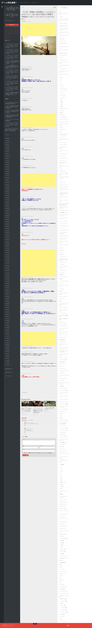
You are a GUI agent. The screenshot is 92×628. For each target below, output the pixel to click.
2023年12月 (8, 208)
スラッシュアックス (64, 88)
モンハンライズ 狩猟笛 (64, 403)
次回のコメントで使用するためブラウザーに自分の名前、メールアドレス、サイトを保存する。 (38, 452)
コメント (24, 439)
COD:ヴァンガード (63, 411)
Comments (25, 420)
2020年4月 (7, 305)
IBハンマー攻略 (63, 551)
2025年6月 (7, 169)
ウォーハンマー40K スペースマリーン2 (63, 267)
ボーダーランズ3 (62, 524)
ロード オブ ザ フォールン (64, 119)
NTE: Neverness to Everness (64, 108)
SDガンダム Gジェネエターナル (63, 190)
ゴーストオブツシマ (63, 444)
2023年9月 (7, 215)
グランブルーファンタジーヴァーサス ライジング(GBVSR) (63, 304)
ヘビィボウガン (63, 95)
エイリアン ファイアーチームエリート (63, 457)
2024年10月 (8, 186)
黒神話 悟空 (62, 274)
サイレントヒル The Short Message (63, 294)
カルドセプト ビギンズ (63, 23)
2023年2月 (7, 230)
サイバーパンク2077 (63, 324)
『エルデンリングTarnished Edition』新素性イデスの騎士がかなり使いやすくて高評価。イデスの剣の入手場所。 (11, 129)
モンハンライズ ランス (64, 399)
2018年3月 (7, 360)
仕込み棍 (62, 486)
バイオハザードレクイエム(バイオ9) (63, 124)
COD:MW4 (61, 16)
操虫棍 (62, 101)
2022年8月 (7, 243)
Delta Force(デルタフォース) (64, 235)
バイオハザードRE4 (63, 341)
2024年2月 (7, 204)
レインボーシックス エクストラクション (63, 440)
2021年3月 (7, 281)
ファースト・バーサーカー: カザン (63, 201)
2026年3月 (7, 149)
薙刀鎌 (62, 484)
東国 (26, 396)
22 (15, 32)
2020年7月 (7, 298)
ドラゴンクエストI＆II (63, 158)
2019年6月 (7, 327)
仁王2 (22, 7)
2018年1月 (7, 364)
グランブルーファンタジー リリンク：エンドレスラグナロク (63, 20)
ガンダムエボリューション (64, 370)
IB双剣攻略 (62, 553)
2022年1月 (7, 259)
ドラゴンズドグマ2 (63, 68)
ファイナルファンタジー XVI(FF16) (63, 329)
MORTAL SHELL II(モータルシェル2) (63, 14)
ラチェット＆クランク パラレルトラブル (63, 497)
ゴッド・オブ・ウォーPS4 (64, 593)
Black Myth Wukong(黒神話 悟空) (63, 316)
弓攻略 (62, 603)
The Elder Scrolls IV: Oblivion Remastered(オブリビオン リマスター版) (63, 193)
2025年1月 (7, 180)
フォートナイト (62, 569)
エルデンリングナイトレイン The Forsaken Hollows (63, 134)
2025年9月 (7, 162)
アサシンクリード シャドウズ (63, 198)
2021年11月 (8, 263)
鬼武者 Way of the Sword (63, 53)
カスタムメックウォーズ (64, 307)
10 (6, 30)
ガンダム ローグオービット (63, 44)
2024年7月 (7, 193)
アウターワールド (63, 528)
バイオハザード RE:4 (63, 432)
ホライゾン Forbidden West (64, 420)
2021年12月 (8, 261)
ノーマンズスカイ (63, 620)
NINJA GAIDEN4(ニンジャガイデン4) (63, 163)
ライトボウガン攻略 (64, 607)
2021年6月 (7, 274)
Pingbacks (32, 420)
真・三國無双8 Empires (63, 442)
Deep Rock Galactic (62, 434)
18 (8, 32)
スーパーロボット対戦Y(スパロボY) (63, 174)
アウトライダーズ (63, 506)
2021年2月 (7, 283)
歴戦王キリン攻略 (63, 598)
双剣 (61, 99)
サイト (24, 449)
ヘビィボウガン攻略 (64, 609)
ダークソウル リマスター (64, 591)
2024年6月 (7, 195)
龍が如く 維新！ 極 (63, 361)
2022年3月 (7, 254)
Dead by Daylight (62, 38)
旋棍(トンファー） (63, 482)
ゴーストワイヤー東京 (63, 359)
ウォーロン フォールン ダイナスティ (63, 355)
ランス (62, 84)
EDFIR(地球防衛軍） (63, 562)
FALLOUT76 (61, 366)
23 (17, 32)
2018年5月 (7, 355)
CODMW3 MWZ (62, 250)
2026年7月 (7, 140)
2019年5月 (7, 329)
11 (8, 30)
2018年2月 (7, 362)
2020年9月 (7, 294)
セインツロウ (62, 380)
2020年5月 (7, 303)
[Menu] (89, 6)
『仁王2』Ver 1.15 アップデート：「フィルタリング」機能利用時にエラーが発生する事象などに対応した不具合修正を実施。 (38, 410)
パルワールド (62, 288)
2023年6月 (7, 221)
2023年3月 (7, 228)
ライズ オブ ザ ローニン (63, 276)
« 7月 (8, 36)
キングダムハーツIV (63, 59)
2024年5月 (7, 197)
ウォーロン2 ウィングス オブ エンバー (63, 33)
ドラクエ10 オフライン (63, 378)
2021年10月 (8, 265)
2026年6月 (7, 142)
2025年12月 (8, 155)
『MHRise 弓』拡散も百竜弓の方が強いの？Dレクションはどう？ (50, 409)
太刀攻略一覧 (63, 614)
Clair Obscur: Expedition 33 (63, 186)
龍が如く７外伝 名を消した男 (63, 319)
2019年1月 (7, 338)
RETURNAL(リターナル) (63, 504)
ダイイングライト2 (63, 425)
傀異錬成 (62, 386)
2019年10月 (8, 318)
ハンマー (62, 93)
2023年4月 (7, 226)
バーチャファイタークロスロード (63, 66)
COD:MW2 (61, 252)
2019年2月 (7, 336)
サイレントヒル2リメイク (64, 296)
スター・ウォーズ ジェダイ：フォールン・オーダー (63, 348)
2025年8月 (7, 164)
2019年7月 (7, 325)
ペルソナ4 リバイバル (63, 55)
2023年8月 (7, 217)
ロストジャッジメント (63, 451)
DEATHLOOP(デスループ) (63, 460)
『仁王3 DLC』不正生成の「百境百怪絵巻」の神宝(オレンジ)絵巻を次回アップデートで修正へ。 (12, 62)
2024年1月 (7, 206)
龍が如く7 (61, 418)
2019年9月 (7, 320)
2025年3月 (7, 175)
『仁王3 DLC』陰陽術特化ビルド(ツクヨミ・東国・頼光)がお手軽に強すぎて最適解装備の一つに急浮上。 (11, 66)
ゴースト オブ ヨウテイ (63, 144)
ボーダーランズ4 (62, 160)
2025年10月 (8, 160)
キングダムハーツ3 (63, 573)
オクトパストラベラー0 (63, 153)
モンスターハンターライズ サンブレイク (63, 383)
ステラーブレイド (63, 262)
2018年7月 (7, 351)
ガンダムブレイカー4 (63, 256)
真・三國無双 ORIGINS (63, 212)
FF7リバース (62, 283)
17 (6, 32)
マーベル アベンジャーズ (64, 514)
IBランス (62, 547)
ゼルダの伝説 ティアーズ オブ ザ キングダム (63, 351)
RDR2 (60, 582)
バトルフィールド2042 (63, 436)
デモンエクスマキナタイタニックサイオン (63, 178)
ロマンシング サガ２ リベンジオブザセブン (63, 233)
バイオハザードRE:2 (63, 571)
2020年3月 (7, 307)
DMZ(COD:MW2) (62, 254)
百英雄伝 (61, 278)
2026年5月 (7, 144)
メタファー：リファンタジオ (63, 245)
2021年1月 (7, 285)
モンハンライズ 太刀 (64, 401)
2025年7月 (7, 166)
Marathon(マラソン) (63, 129)
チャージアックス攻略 (64, 612)
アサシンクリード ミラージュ (63, 335)
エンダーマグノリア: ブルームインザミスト (63, 215)
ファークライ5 (62, 616)
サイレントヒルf (62, 182)
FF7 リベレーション (63, 41)
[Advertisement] (39, 29)
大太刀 (62, 471)
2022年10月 (8, 239)
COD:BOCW (61, 413)
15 (15, 30)
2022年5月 (7, 250)
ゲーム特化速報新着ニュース (63, 8)
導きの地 (62, 536)
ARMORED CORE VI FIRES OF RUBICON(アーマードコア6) (63, 260)
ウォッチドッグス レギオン (63, 511)
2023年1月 (7, 232)
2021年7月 (7, 272)
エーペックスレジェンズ (64, 326)
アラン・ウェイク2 (63, 313)
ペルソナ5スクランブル (63, 521)
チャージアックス (63, 90)
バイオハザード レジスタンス (63, 519)
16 (17, 30)
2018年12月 (8, 340)
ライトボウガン (63, 97)
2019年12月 (8, 314)
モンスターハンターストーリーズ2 (63, 491)
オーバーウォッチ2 (63, 364)
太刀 (61, 79)
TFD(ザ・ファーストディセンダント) (63, 242)
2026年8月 (7, 138)
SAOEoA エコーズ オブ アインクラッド (63, 29)
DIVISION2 (61, 127)
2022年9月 (7, 241)
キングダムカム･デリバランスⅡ (63, 219)
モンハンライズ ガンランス (64, 397)
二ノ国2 (61, 618)
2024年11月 (8, 184)
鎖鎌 (61, 479)
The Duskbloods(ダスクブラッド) (63, 47)
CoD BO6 (61, 169)
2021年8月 (7, 270)
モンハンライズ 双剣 (64, 409)
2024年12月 (8, 182)
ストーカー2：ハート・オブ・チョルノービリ (63, 239)
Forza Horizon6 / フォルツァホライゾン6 (63, 72)
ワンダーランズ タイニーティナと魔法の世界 (63, 423)
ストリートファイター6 (63, 221)
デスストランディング (63, 526)
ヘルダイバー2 (62, 264)
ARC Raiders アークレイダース (63, 140)
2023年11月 (8, 210)
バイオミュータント (63, 499)
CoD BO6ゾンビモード (63, 171)
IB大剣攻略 (62, 542)
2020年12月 (8, 287)
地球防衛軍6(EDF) (62, 339)
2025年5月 (7, 171)
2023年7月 (7, 219)
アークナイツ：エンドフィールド (63, 151)
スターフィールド (63, 142)
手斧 (61, 477)
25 (8, 33)
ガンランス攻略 (63, 605)
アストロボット (62, 272)
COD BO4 (61, 575)
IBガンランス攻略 (63, 549)
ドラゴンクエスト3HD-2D (64, 230)
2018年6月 (7, 353)
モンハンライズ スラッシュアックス (64, 407)
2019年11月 (8, 316)
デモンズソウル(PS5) (63, 508)
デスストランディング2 (63, 184)
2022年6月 (7, 248)
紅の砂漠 (61, 112)
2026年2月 (7, 151)
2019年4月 (7, 331)
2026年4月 (7, 147)
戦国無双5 (61, 494)
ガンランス (62, 86)
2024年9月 (7, 188)
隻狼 (60, 564)
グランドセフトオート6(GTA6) (63, 310)
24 (6, 33)
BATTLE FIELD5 (62, 580)
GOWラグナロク (62, 372)
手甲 (61, 488)
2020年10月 (8, 292)
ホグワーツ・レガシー (63, 357)
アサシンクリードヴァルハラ (63, 454)
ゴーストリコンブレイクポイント (63, 531)
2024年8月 (7, 191)
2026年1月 (7, 153)
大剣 (61, 77)
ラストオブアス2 (62, 516)
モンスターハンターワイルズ (63, 75)
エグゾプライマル (63, 337)
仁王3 (61, 11)
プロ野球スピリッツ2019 (64, 558)
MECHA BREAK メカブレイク (64, 210)
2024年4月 (7, 199)
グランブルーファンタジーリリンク (63, 286)
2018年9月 (7, 347)
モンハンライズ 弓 (63, 388)
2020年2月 (7, 309)
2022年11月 (8, 237)
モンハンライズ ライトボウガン (64, 393)
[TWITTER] (2, 6)
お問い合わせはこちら (8, 372)
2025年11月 (8, 158)
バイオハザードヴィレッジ (64, 430)
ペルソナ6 (61, 57)
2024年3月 (7, 202)
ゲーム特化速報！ (9, 2)
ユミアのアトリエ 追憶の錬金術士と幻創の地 (63, 204)
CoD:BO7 (61, 131)
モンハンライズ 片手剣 (64, 390)
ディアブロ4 (62, 110)
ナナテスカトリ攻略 (64, 601)
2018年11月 (8, 342)
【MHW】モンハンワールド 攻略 (64, 596)
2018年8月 (7, 349)
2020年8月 (7, 296)
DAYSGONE (61, 560)
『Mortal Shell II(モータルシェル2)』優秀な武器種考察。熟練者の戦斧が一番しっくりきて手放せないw (12, 116)
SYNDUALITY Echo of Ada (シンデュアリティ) (63, 208)
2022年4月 (7, 252)
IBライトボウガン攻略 (64, 538)
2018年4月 (7, 358)
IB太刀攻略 (62, 540)
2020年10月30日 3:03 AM (30, 428)
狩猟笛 (62, 106)
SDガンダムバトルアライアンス (64, 376)
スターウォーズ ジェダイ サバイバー (63, 345)
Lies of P (61, 180)
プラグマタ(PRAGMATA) (63, 117)
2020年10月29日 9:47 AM (30, 422)
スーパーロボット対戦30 (64, 428)
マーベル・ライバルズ (63, 223)
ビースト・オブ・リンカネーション (63, 36)
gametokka (24, 21)
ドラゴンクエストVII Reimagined (62, 148)
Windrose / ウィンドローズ (64, 121)
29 (15, 33)
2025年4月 (7, 173)
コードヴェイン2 (62, 137)
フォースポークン (63, 368)
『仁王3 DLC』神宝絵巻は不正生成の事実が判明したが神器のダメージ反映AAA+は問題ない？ (12, 93)
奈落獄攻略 (62, 464)
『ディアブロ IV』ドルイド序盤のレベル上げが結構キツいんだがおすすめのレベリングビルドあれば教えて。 (26, 410)
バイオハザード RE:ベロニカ (63, 51)
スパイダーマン (62, 584)
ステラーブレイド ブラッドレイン (63, 63)
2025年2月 (7, 177)
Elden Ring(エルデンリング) (64, 225)
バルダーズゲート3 (63, 298)
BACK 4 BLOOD (62, 446)
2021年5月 (7, 276)
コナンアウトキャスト (63, 586)
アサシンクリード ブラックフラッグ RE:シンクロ (63, 26)
